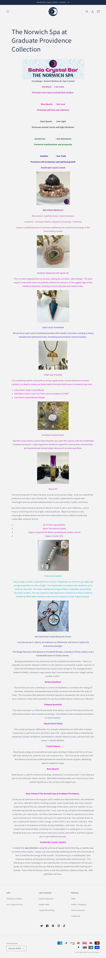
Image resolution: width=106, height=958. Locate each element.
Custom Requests (46, 898)
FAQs (73, 898)
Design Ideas (44, 904)
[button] (8, 11)
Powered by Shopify (93, 952)
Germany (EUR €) (15, 948)
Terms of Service (78, 910)
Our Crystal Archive (14, 904)
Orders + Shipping (78, 904)
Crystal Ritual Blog (46, 910)
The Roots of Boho (14, 898)
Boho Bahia (83, 952)
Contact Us (75, 916)
